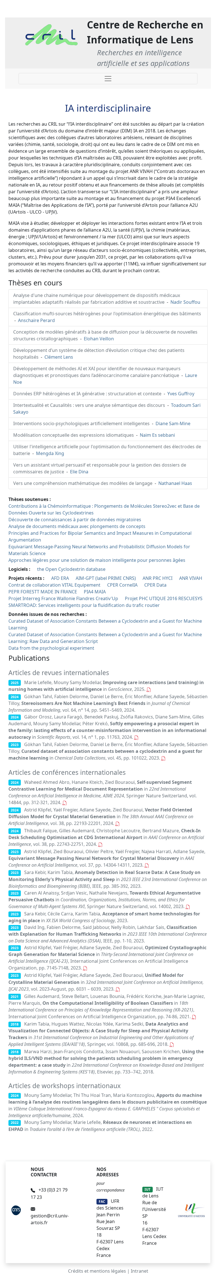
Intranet (139, 1271)
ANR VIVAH (190, 578)
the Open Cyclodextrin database (71, 569)
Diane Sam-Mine (173, 423)
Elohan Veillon (99, 339)
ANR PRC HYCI (157, 578)
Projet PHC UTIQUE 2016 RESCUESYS (163, 598)
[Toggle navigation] (108, 78)
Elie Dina (79, 472)
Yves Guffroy (180, 394)
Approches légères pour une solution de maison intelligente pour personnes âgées (96, 560)
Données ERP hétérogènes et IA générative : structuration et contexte (88, 394)
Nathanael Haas (175, 483)
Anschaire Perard (36, 320)
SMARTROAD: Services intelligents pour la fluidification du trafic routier (84, 605)
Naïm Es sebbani (157, 435)
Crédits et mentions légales (97, 1271)
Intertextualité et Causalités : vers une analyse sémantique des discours (89, 405)
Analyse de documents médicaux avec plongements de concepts (76, 526)
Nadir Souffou (185, 302)
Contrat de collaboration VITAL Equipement (54, 585)
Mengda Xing (50, 453)
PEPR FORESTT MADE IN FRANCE (42, 592)
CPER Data (155, 585)
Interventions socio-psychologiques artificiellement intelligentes (82, 423)
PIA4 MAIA (95, 592)
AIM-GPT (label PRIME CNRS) (106, 578)
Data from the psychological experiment (51, 648)
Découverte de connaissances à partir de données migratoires (74, 519)
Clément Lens (58, 357)
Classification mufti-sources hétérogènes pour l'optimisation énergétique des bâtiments (107, 313)
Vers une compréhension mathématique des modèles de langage (83, 483)
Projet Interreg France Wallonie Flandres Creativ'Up (63, 598)
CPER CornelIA (122, 585)
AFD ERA (60, 578)
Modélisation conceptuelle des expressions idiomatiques (74, 435)
